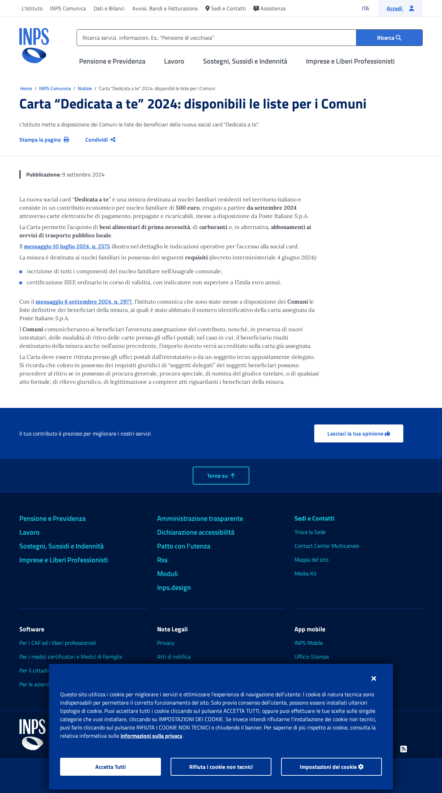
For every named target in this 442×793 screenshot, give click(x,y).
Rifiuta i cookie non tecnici (221, 767)
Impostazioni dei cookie (329, 767)
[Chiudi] (374, 678)
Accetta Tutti (110, 767)
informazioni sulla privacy (151, 736)
